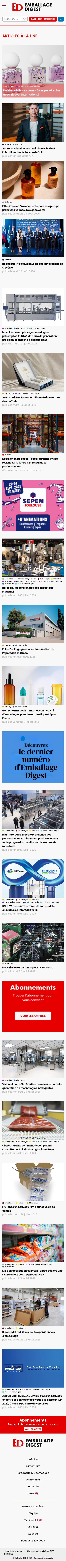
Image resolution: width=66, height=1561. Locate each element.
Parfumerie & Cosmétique (33, 1473)
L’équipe (33, 1513)
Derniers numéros (33, 1506)
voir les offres (33, 1429)
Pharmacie (33, 1479)
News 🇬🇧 (33, 1493)
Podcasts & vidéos (33, 1540)
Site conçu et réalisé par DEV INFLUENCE (29, 1552)
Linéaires (33, 1459)
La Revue (33, 1527)
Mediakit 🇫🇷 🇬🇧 (33, 1520)
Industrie (33, 1486)
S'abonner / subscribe (43, 19)
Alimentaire (33, 1466)
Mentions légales (14, 1551)
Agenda (33, 1533)
